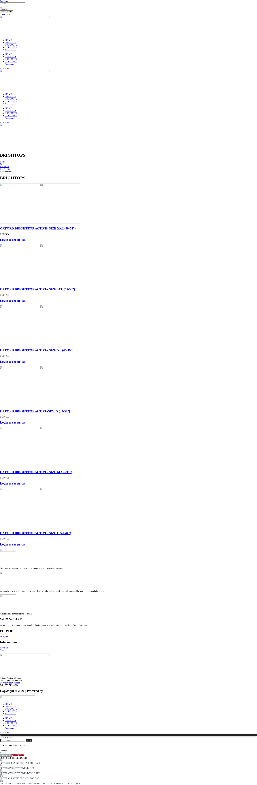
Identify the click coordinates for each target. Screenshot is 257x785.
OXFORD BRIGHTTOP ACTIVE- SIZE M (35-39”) (36, 472)
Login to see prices (13, 239)
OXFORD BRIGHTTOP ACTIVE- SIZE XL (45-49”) (36, 350)
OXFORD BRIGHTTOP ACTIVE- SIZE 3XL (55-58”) (37, 289)
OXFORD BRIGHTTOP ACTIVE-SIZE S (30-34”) (35, 411)
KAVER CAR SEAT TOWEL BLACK (17, 768)
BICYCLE (4, 166)
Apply (29, 740)
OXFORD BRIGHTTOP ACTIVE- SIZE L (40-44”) (35, 533)
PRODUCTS (11, 45)
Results (4, 9)
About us (4, 648)
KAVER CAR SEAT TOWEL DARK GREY (20, 773)
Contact (3, 650)
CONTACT (10, 50)
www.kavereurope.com (10, 683)
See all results (6, 12)
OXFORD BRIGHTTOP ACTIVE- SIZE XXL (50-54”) (38, 228)
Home (2, 162)
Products (3, 164)
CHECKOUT (18, 755)
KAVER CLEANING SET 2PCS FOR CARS (20, 763)
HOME (8, 40)
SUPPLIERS (11, 47)
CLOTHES (5, 169)
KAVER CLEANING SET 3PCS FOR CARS (20, 778)
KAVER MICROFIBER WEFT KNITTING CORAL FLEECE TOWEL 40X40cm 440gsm (40, 783)
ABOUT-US (10, 42)
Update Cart (6, 755)
